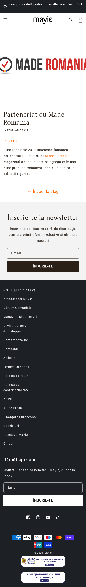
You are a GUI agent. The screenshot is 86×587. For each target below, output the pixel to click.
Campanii (10, 349)
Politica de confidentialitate (16, 387)
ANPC (7, 399)
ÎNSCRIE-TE (43, 266)
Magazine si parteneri (20, 316)
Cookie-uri (11, 426)
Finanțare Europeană (19, 417)
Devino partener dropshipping (15, 328)
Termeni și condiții (17, 367)
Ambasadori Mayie (17, 299)
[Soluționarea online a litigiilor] (43, 577)
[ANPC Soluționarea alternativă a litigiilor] (43, 561)
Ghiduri (9, 443)
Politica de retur (15, 376)
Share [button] (12, 141)
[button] (5, 20)
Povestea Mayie (15, 434)
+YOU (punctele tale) (19, 290)
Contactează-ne (15, 340)
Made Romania (57, 156)
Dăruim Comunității (18, 308)
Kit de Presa (12, 408)
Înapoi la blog (46, 191)
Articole (9, 358)
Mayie (48, 552)
